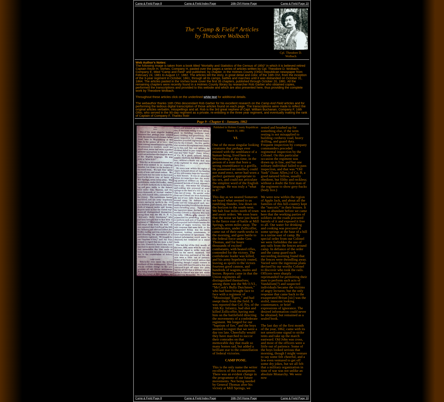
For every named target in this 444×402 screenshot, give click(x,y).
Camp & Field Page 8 (148, 3)
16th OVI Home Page (244, 3)
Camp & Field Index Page (200, 3)
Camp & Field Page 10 (295, 3)
